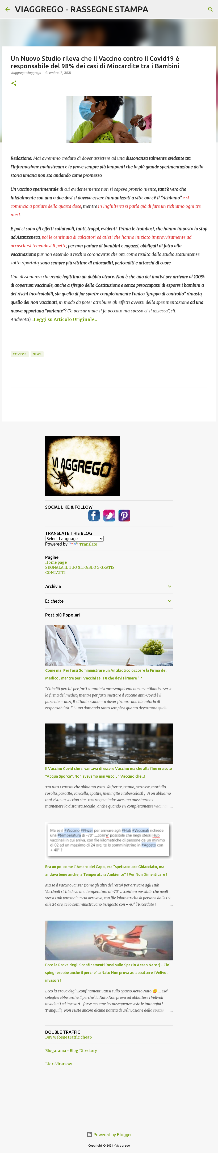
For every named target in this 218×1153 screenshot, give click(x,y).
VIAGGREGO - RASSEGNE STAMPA (81, 9)
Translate (88, 544)
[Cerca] (210, 9)
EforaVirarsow (58, 1063)
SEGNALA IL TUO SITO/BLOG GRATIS (80, 567)
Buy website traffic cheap (68, 1037)
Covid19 (20, 354)
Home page (56, 562)
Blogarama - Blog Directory (71, 1050)
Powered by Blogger (112, 1134)
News (37, 354)
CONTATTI (55, 572)
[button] (14, 83)
